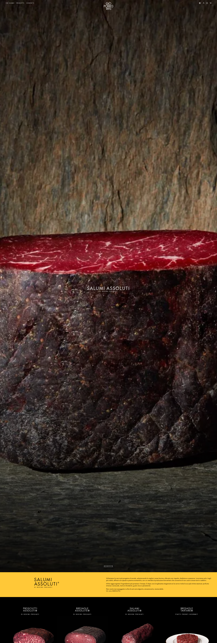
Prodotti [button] (20, 3)
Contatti (30, 3)
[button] (200, 3)
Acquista (108, 566)
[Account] (203, 3)
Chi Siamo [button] (10, 3)
